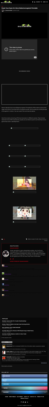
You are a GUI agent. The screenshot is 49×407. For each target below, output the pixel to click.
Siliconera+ (20, 396)
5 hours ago (23, 349)
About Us (26, 396)
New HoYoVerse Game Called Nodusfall (11, 327)
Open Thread (12, 396)
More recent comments (7, 366)
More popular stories (6, 337)
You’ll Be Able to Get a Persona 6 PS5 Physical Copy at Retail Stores (17, 330)
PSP (2, 6)
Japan (40, 239)
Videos (46, 240)
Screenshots (45, 239)
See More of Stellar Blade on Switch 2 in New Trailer (14, 334)
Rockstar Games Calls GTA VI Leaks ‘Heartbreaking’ (14, 321)
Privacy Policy (24, 398)
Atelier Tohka (9, 351)
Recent (6, 342)
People (3, 342)
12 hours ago (26, 360)
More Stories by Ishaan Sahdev (19, 261)
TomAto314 (8, 357)
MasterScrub (9, 346)
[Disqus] (24, 280)
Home (6, 396)
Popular (10, 342)
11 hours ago (23, 354)
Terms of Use (40, 396)
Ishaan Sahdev (9, 10)
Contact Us (33, 396)
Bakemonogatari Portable (33, 239)
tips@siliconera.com (27, 405)
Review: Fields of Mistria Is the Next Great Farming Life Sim (16, 324)
